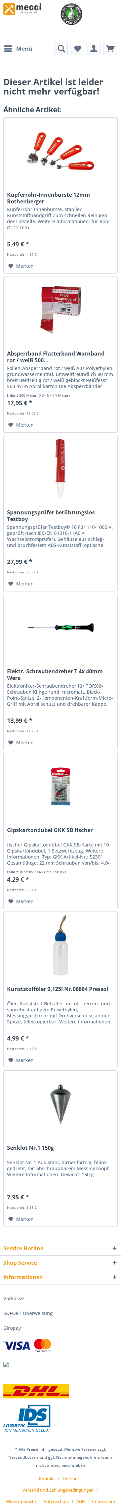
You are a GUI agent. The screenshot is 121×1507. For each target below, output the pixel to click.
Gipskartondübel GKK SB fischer (50, 830)
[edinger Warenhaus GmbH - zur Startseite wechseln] (22, 9)
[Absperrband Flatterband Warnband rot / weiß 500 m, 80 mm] (60, 310)
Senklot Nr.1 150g (30, 1147)
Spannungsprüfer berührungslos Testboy (51, 515)
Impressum (103, 1501)
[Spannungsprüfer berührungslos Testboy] (60, 469)
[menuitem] (18, 48)
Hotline (70, 1478)
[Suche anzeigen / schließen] (61, 48)
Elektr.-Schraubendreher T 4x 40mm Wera (55, 674)
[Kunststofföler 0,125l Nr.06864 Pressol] (60, 945)
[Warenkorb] (110, 48)
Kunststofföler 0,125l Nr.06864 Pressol (57, 989)
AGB (80, 1501)
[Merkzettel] (77, 48)
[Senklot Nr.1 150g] (60, 1104)
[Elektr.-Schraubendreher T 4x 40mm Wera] (60, 628)
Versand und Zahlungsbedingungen (58, 1490)
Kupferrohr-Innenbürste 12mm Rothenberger (48, 198)
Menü (24, 48)
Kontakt (47, 1478)
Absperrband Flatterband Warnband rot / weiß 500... (56, 357)
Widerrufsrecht (21, 1501)
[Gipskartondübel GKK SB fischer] (60, 786)
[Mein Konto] (93, 48)
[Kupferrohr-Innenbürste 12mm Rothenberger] (60, 151)
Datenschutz (56, 1501)
